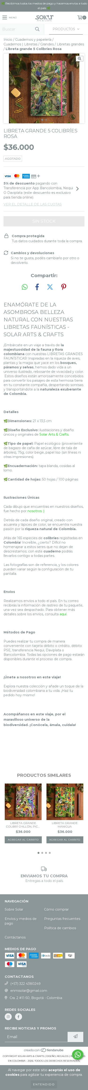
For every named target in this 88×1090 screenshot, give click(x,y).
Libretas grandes (70, 44)
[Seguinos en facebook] (18, 1016)
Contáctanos (15, 937)
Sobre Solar (14, 909)
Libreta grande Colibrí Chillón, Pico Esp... (23, 824)
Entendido (44, 1084)
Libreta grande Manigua (65, 824)
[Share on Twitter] (50, 287)
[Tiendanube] (44, 1051)
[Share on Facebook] (37, 287)
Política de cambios (60, 928)
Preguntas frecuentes (62, 919)
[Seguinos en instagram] (8, 1016)
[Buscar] (37, 29)
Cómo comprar (56, 909)
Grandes (47, 44)
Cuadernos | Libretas (20, 44)
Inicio (8, 39)
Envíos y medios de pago (21, 921)
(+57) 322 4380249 (25, 984)
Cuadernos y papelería (33, 39)
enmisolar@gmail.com (28, 991)
